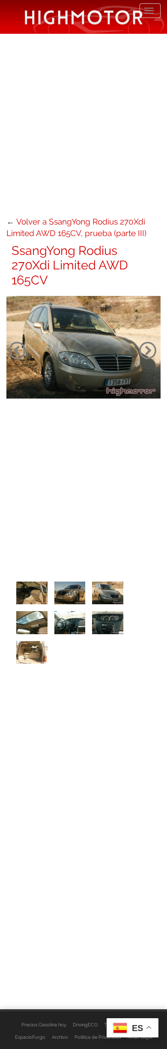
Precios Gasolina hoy (43, 1025)
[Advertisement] (83, 124)
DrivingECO (85, 1025)
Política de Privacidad (98, 1037)
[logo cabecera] (84, 17)
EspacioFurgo (30, 1037)
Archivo (60, 1037)
